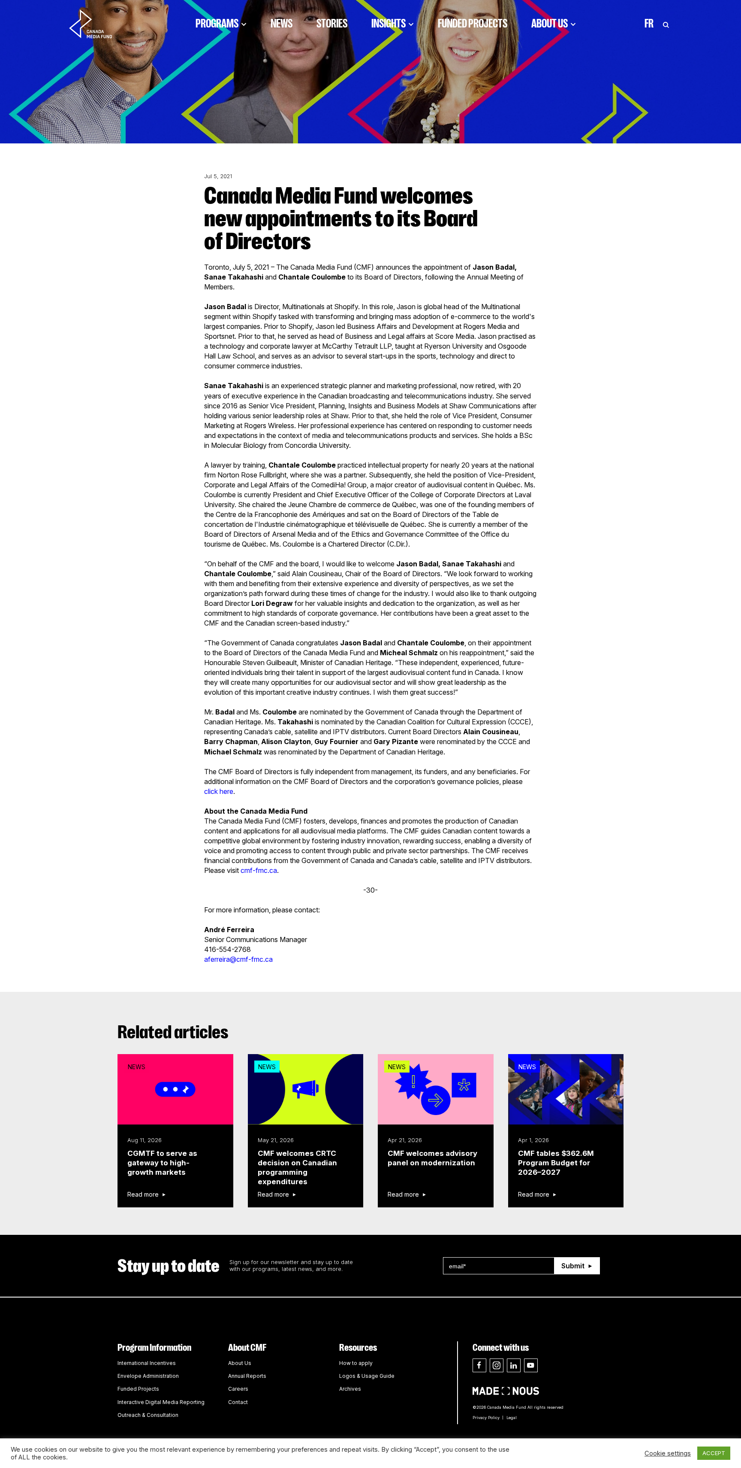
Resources (358, 1347)
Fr (649, 23)
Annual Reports (247, 1376)
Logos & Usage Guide (367, 1376)
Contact (238, 1402)
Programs (217, 23)
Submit (572, 1265)
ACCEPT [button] (713, 1453)
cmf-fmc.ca (259, 870)
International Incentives (146, 1363)
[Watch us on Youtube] (531, 1365)
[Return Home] (98, 24)
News (281, 23)
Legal (511, 1417)
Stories (331, 23)
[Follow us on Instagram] (496, 1365)
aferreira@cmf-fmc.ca (238, 959)
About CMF (247, 1347)
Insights (388, 23)
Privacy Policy (486, 1417)
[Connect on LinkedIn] (514, 1365)
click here (218, 791)
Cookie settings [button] (668, 1453)
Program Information (154, 1347)
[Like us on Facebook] (479, 1365)
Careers (238, 1389)
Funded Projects (472, 23)
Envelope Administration (148, 1376)
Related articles (173, 1032)
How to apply (356, 1363)
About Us (549, 23)
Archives (350, 1389)
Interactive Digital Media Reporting (161, 1402)
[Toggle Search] (666, 23)
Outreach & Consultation (147, 1415)
